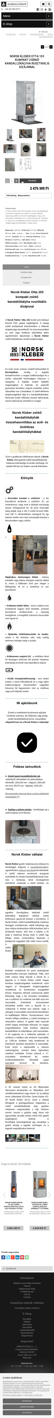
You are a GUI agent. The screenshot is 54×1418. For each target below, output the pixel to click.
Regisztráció (27, 1335)
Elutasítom (26, 1412)
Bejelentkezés (27, 1333)
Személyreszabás (27, 1407)
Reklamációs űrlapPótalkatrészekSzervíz (27, 1292)
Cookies (27, 1297)
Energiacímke (26, 277)
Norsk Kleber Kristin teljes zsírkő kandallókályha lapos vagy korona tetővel (14, 1206)
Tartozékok (27, 1327)
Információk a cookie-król (33, 1395)
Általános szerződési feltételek (27, 1283)
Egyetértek (27, 1401)
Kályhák (22, 34)
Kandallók (27, 1319)
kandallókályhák (38, 867)
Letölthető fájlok (26, 272)
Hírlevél (27, 1286)
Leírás (26, 267)
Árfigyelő (26, 283)
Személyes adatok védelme (27, 1308)
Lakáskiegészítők (27, 1330)
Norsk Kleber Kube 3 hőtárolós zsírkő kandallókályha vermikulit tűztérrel (40, 1206)
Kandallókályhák (37, 34)
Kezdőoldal (10, 34)
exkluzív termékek (26, 870)
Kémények (27, 1324)
